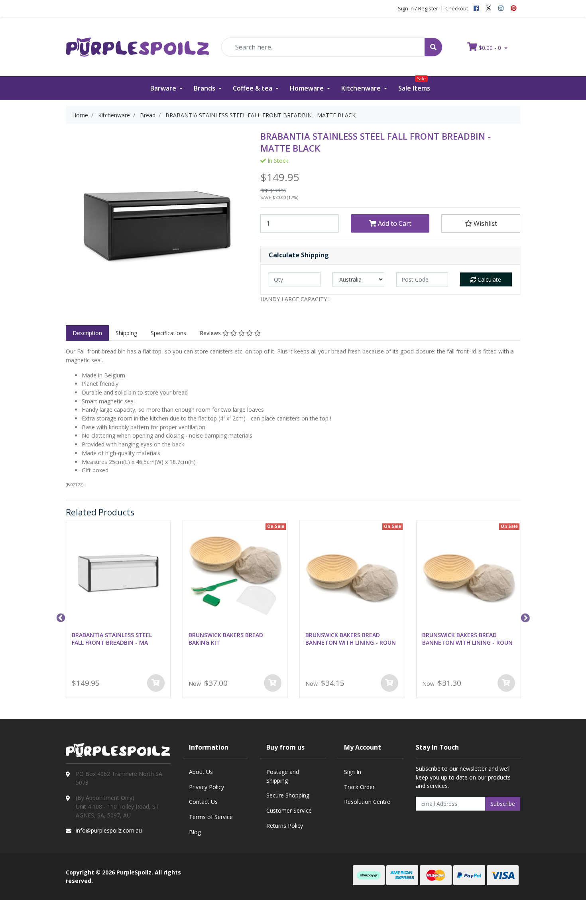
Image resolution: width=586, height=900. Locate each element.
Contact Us (203, 801)
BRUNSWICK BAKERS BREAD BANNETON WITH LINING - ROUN (350, 638)
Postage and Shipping (282, 776)
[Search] (433, 47)
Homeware (307, 88)
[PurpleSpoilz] (137, 41)
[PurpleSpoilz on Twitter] (488, 8)
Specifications (168, 333)
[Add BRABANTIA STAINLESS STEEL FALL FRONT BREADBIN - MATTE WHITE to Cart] (156, 683)
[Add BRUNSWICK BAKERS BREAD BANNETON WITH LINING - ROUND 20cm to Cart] (506, 683)
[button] (480, 223)
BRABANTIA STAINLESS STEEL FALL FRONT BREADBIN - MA (112, 638)
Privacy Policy (206, 787)
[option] (118, 611)
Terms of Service (211, 817)
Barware (164, 88)
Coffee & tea (253, 88)
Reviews (211, 333)
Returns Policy (284, 825)
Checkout (456, 8)
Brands (205, 88)
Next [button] (524, 617)
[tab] (87, 333)
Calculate (488, 279)
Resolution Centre (367, 801)
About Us (201, 772)
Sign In (352, 772)
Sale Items (414, 84)
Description (87, 333)
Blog (195, 832)
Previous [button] (60, 617)
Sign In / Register (418, 8)
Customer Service (289, 810)
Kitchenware (361, 88)
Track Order (359, 787)
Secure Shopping (287, 795)
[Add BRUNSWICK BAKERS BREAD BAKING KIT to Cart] (272, 683)
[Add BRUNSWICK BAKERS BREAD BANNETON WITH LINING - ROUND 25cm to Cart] (389, 683)
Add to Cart (393, 223)
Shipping (126, 333)
